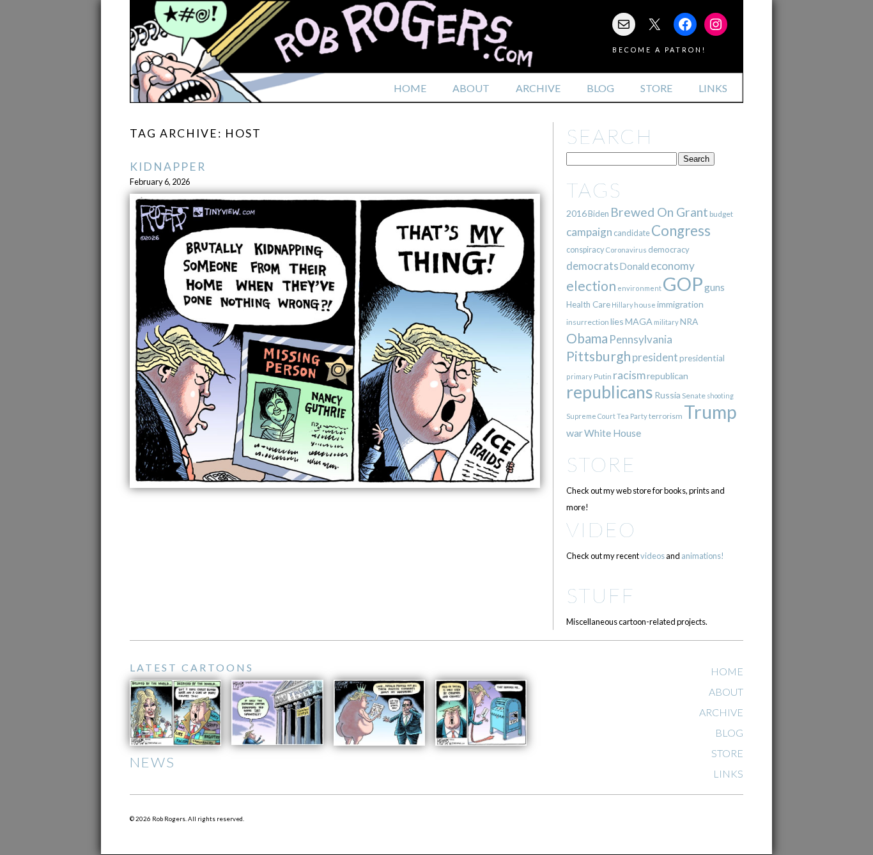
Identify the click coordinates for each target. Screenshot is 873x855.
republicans (609, 392)
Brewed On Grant (659, 212)
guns (714, 287)
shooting (720, 395)
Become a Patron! (659, 49)
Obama (587, 338)
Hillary (622, 305)
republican (667, 375)
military (666, 322)
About (471, 88)
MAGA (639, 321)
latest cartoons (192, 667)
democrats (592, 265)
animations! (702, 556)
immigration (680, 304)
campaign (589, 232)
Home (410, 88)
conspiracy (585, 250)
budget (721, 214)
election (591, 286)
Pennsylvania (640, 339)
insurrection (587, 322)
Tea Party (632, 416)
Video (601, 529)
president (655, 357)
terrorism (666, 416)
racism (629, 375)
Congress (681, 230)
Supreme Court (590, 416)
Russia (667, 394)
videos (652, 556)
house (645, 305)
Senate (694, 395)
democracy (669, 249)
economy (673, 265)
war (574, 433)
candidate (632, 233)
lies (617, 321)
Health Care (588, 304)
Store (656, 88)
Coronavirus (626, 250)
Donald (634, 266)
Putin (603, 376)
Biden (598, 213)
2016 (576, 213)
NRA (689, 321)
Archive (538, 88)
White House (612, 433)
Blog (600, 88)
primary (579, 376)
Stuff (600, 595)
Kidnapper (168, 166)
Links (713, 88)
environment (639, 288)
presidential (702, 358)
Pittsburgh (598, 356)
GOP (683, 283)
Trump (710, 412)
